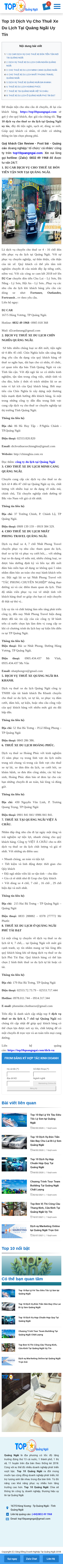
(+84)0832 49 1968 (42, 1514)
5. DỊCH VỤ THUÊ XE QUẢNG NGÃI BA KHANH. (29, 82)
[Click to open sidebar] (57, 6)
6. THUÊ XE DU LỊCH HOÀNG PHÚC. (23, 86)
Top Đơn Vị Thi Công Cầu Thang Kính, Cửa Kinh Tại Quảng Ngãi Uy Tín (45, 1207)
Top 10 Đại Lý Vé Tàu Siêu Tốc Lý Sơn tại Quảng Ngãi (45, 1118)
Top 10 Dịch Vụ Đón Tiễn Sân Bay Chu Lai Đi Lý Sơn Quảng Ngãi (45, 1140)
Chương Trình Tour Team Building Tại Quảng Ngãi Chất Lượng (45, 1185)
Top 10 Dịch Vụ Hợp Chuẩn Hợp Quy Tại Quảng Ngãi (42, 1163)
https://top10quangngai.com (38, 111)
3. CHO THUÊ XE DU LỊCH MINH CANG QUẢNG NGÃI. (32, 70)
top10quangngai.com (28, 153)
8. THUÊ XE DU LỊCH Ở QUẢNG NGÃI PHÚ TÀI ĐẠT (30, 95)
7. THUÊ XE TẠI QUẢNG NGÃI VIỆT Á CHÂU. (27, 91)
